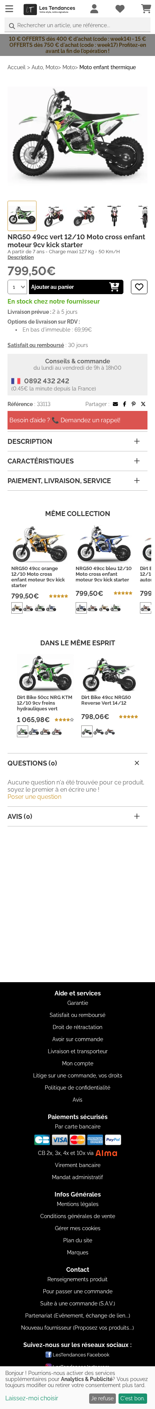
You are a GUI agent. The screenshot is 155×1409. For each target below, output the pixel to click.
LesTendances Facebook (81, 1355)
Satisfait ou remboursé (77, 1015)
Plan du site (77, 1240)
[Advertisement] (77, 904)
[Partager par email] (115, 404)
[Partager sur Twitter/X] (143, 404)
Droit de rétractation (77, 1027)
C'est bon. (132, 1398)
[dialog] (77, 1387)
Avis (77, 1100)
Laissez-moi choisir (31, 1398)
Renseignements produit (77, 1279)
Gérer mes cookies (77, 1228)
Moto (68, 67)
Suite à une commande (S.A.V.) (77, 1303)
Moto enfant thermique (107, 67)
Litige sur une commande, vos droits (77, 1076)
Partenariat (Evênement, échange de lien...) (77, 1316)
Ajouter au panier (52, 287)
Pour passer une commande (77, 1291)
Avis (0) (20, 816)
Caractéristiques (41, 461)
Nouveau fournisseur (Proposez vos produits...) (77, 1328)
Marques (77, 1252)
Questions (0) (32, 763)
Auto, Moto (45, 67)
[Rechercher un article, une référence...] (12, 26)
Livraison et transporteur (78, 1051)
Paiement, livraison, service (59, 481)
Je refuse (102, 1398)
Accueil (17, 67)
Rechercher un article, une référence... (63, 25)
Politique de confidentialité (77, 1088)
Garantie (77, 1003)
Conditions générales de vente (77, 1216)
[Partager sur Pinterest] (133, 404)
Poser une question (34, 796)
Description (21, 257)
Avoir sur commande (77, 1039)
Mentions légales (78, 1204)
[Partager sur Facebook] (124, 404)
